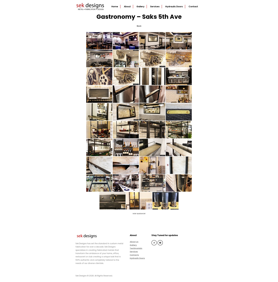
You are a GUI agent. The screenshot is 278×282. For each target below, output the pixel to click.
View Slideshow (139, 214)
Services (134, 251)
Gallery (133, 245)
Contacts (134, 255)
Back (139, 26)
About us (134, 241)
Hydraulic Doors (137, 258)
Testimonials (136, 248)
